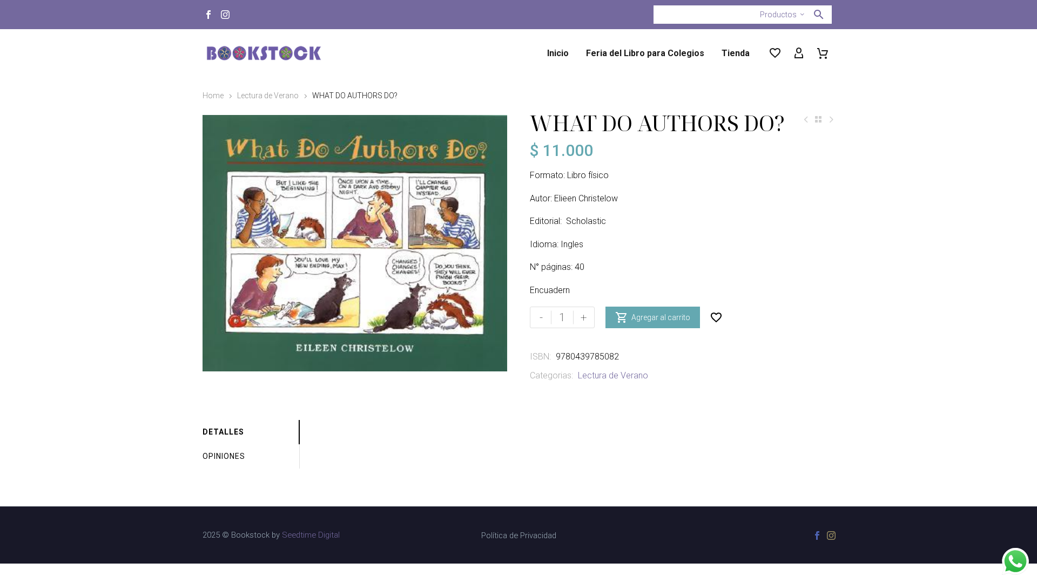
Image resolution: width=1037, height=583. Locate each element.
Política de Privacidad (518, 536)
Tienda (736, 53)
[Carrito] (822, 53)
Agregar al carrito (652, 317)
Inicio (558, 53)
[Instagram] (225, 14)
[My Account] (798, 53)
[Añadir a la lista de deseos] (716, 317)
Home (213, 95)
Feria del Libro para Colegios (645, 53)
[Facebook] (208, 14)
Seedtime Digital (311, 535)
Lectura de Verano (268, 95)
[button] (818, 14)
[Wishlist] (775, 53)
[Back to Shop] (818, 119)
